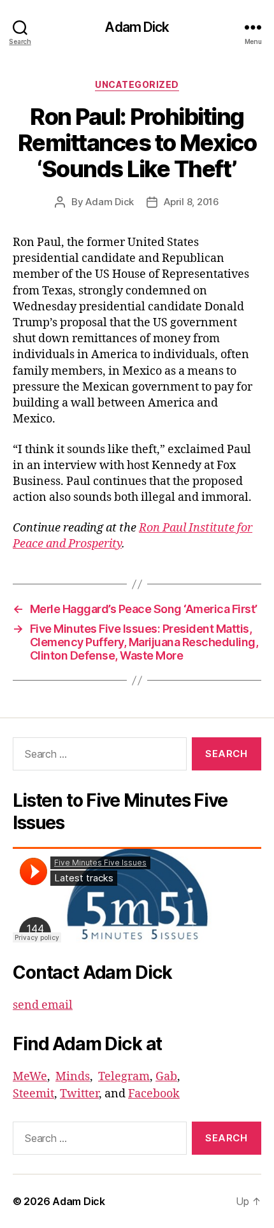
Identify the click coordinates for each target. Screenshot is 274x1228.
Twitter (79, 1094)
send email (43, 1005)
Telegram (124, 1076)
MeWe (30, 1076)
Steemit (33, 1094)
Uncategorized (137, 84)
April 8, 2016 (191, 202)
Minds (72, 1076)
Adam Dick (137, 27)
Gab (166, 1076)
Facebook (154, 1094)
